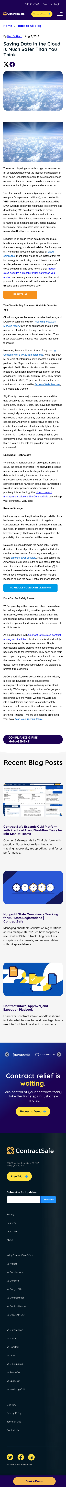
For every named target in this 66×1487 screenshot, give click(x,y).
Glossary (11, 1404)
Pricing (10, 1214)
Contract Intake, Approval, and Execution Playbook (25, 1007)
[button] (60, 14)
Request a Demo (30, 1111)
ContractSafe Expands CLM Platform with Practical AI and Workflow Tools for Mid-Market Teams (32, 830)
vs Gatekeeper (15, 1329)
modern (52, 268)
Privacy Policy (14, 1413)
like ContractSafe (38, 496)
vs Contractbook (15, 1297)
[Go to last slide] (7, 1054)
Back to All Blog (29, 26)
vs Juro (11, 1355)
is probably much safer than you (37, 272)
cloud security (11, 272)
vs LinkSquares (15, 1363)
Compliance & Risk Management (23, 739)
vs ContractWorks (16, 1306)
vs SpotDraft (13, 1380)
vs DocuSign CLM (16, 1314)
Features (11, 1222)
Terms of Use (14, 1421)
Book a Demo (34, 1481)
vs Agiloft (12, 1263)
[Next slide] (59, 1054)
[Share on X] (6, 66)
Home (7, 26)
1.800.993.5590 (31, 4)
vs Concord (13, 1280)
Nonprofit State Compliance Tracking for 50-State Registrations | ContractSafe (30, 917)
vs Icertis (11, 1338)
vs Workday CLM (16, 1389)
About (10, 1239)
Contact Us (13, 1430)
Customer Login (51, 4)
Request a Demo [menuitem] (40, 14)
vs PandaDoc (14, 1372)
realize (7, 277)
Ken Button (14, 36)
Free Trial (17, 1176)
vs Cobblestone (15, 1272)
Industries (12, 1231)
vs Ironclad (12, 1346)
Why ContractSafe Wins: (20, 1255)
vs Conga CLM (14, 1289)
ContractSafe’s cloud (40, 634)
